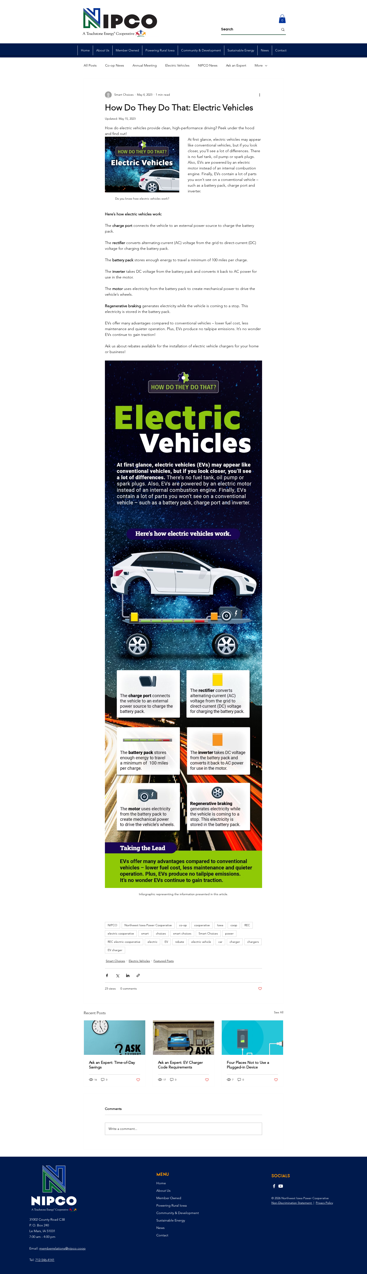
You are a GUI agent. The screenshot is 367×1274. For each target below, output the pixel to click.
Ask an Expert (236, 65)
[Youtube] (280, 1186)
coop (233, 925)
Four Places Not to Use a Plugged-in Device (248, 1064)
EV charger (115, 950)
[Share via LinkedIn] (128, 975)
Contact (162, 1235)
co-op (183, 925)
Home (161, 1183)
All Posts (90, 65)
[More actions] (259, 94)
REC (247, 925)
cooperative (202, 925)
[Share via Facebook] (107, 975)
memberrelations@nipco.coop (62, 1248)
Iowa (220, 925)
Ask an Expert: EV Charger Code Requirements (180, 1064)
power (229, 933)
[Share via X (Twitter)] (117, 975)
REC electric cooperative (124, 942)
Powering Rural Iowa (171, 1205)
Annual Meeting (145, 65)
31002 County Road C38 (47, 1219)
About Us (163, 1191)
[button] (282, 18)
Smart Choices (208, 933)
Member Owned (168, 1198)
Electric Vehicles (177, 65)
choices (161, 933)
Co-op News (114, 65)
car (220, 942)
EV (166, 942)
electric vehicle (201, 942)
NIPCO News (207, 65)
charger (235, 942)
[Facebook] (274, 1186)
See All (278, 1012)
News (160, 1228)
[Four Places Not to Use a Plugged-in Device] (252, 1037)
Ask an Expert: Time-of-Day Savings (112, 1064)
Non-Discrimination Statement (292, 1203)
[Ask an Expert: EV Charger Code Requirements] (183, 1037)
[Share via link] (138, 975)
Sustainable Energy (170, 1220)
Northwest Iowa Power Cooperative (148, 925)
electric (152, 942)
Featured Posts (164, 961)
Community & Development (177, 1213)
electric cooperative (121, 933)
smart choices (182, 933)
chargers (253, 942)
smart (145, 933)
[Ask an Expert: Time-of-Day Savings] (114, 1037)
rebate (179, 942)
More (259, 65)
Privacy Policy (324, 1203)
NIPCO (112, 925)
